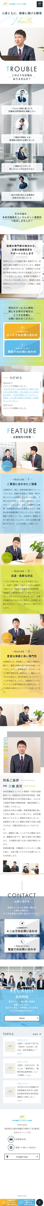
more (19, 1053)
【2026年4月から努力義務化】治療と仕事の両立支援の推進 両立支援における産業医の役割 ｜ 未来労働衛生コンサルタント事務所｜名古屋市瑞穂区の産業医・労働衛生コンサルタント (21, 395)
